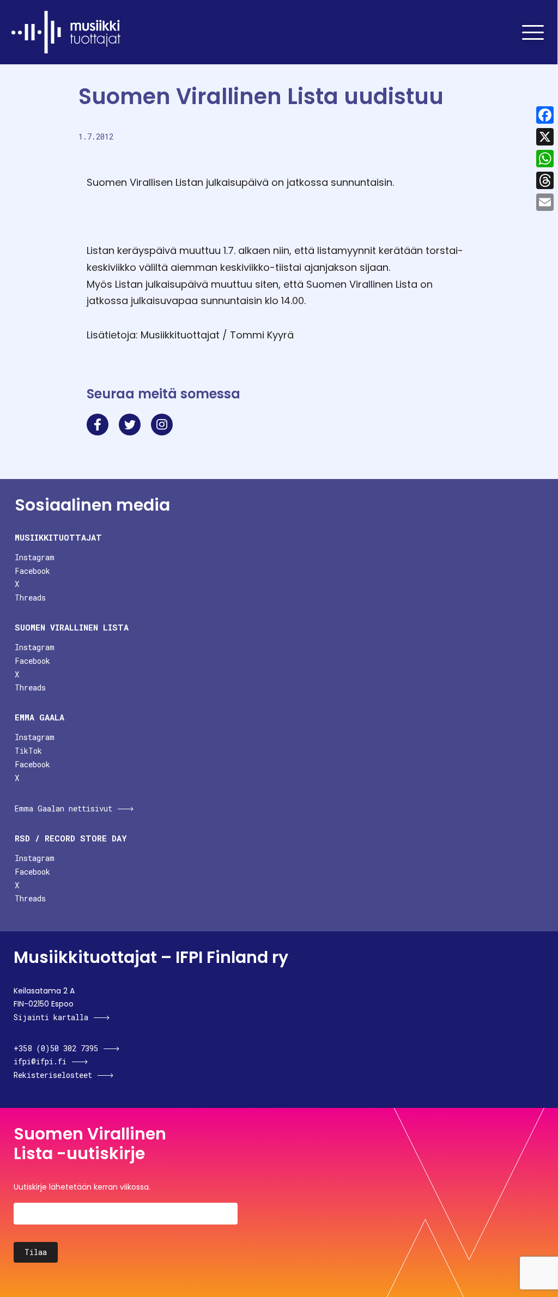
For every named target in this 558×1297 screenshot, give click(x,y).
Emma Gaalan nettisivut (63, 808)
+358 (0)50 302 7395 (56, 1048)
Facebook (32, 571)
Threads (30, 597)
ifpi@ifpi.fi (40, 1061)
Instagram (34, 557)
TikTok (28, 751)
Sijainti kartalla (51, 1017)
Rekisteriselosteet (53, 1075)
